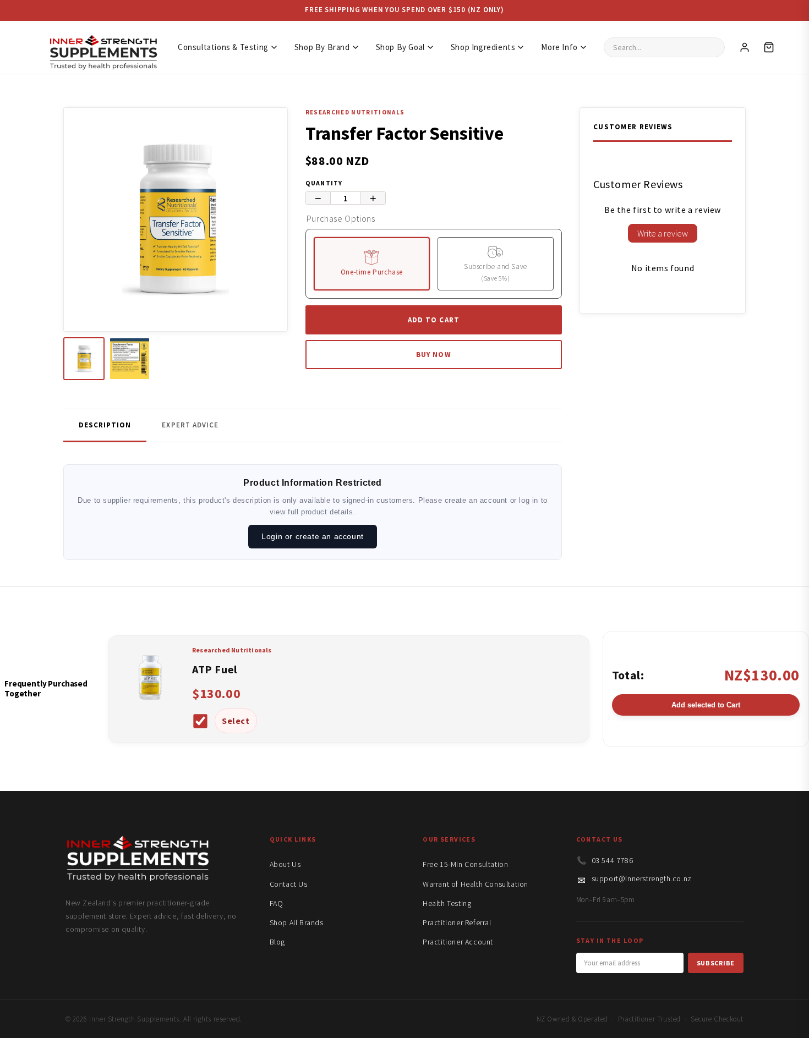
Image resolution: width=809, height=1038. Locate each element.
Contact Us (289, 884)
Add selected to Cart (705, 705)
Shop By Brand (322, 47)
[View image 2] (129, 358)
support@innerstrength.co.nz (642, 878)
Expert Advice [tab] (190, 425)
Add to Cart (433, 320)
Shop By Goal (400, 47)
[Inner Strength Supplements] (103, 47)
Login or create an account (312, 536)
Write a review (662, 233)
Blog (277, 942)
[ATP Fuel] (150, 707)
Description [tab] (105, 425)
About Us (285, 864)
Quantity (324, 183)
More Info (559, 47)
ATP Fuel (214, 669)
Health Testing (447, 903)
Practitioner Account (458, 942)
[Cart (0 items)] (769, 47)
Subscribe (716, 963)
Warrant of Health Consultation (475, 884)
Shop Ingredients (483, 47)
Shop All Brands (297, 922)
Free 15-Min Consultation (465, 864)
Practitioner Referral (457, 922)
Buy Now (433, 354)
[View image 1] (84, 358)
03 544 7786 (612, 860)
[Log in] (745, 47)
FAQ (276, 903)
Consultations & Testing (223, 47)
